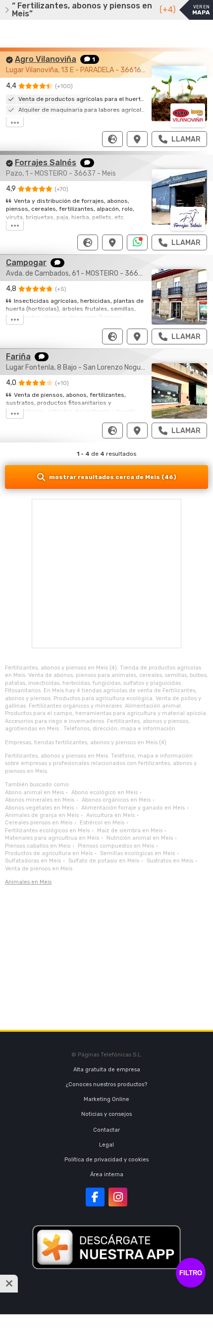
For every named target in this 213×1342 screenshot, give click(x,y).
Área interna (106, 1174)
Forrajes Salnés (45, 162)
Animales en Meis (28, 882)
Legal (106, 1145)
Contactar (106, 1130)
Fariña (18, 356)
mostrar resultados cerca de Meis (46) (112, 477)
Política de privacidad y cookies (106, 1159)
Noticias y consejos (106, 1114)
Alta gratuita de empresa (106, 1069)
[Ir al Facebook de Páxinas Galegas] (95, 1197)
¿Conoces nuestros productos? (106, 1084)
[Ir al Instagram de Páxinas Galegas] (117, 1197)
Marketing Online (106, 1099)
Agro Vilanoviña (45, 59)
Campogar (26, 262)
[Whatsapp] (137, 242)
